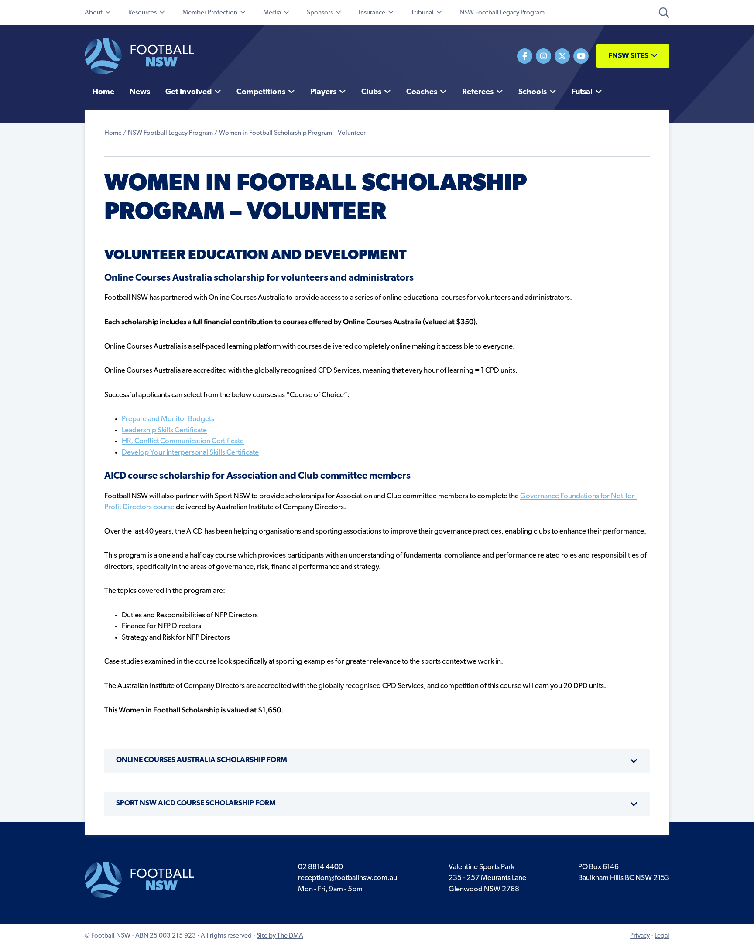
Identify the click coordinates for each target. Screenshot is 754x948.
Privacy (640, 936)
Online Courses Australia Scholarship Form (201, 760)
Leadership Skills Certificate (164, 430)
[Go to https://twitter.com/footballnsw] (562, 56)
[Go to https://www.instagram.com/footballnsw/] (543, 56)
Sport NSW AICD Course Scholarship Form (196, 803)
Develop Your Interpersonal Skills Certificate (190, 452)
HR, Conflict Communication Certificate (183, 441)
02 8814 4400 (320, 867)
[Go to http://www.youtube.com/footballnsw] (581, 56)
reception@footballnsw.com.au (347, 878)
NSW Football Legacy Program (170, 133)
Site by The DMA (280, 936)
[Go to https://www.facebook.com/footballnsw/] (524, 56)
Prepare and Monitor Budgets (168, 419)
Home (113, 133)
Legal (662, 936)
